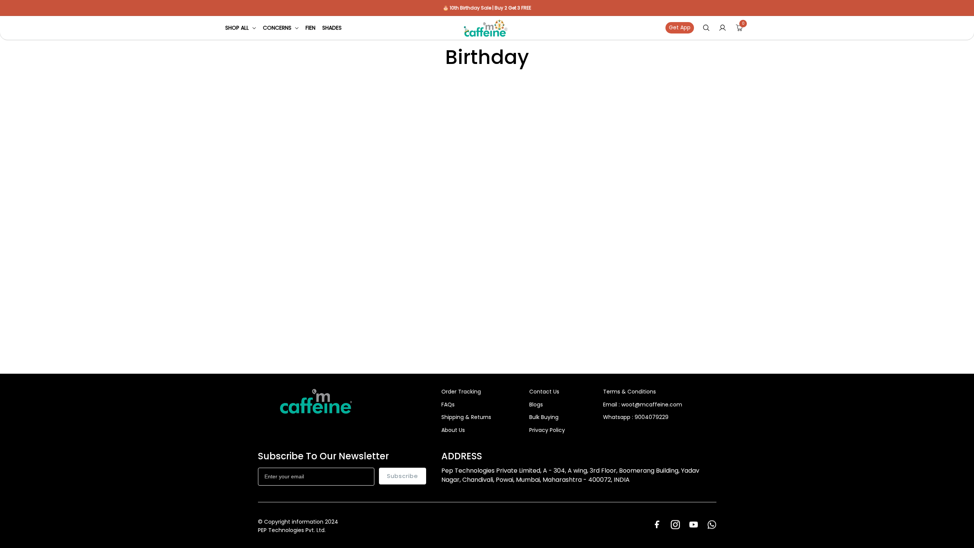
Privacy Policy (547, 430)
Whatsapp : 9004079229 (635, 417)
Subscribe (402, 476)
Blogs (536, 404)
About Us (453, 430)
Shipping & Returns (466, 417)
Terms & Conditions (629, 391)
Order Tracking (461, 391)
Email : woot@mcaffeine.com (642, 404)
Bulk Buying (544, 417)
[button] (240, 28)
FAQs (448, 404)
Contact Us (544, 391)
